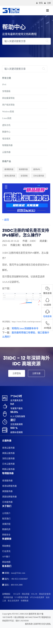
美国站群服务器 (9, 497)
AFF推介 (6, 557)
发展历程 (6, 524)
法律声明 (37, 624)
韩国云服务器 (8, 469)
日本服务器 (7, 502)
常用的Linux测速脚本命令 (25, 328)
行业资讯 (6, 551)
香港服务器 (8, 169)
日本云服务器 (38, 175)
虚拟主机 (6, 125)
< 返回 (5, 219)
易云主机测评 (13, 600)
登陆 (41, 3)
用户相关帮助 (8, 105)
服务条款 (29, 624)
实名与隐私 (46, 624)
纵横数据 (24, 600)
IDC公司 (16, 594)
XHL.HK (34, 594)
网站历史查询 (44, 594)
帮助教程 (6, 546)
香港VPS (36, 169)
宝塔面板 (6, 91)
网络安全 (6, 535)
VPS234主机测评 (37, 597)
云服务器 (6, 152)
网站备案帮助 (8, 98)
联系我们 (6, 519)
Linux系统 (6, 118)
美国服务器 (23, 169)
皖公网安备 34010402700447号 (27, 617)
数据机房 (6, 529)
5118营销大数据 (21, 597)
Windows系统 (8, 111)
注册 (49, 3)
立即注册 (36, 373)
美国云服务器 (8, 453)
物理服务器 (7, 145)
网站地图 (6, 562)
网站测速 (25, 594)
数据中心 (6, 132)
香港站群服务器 (9, 486)
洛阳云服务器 (8, 458)
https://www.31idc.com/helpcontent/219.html (30, 321)
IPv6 (4, 84)
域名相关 (6, 139)
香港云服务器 (9, 175)
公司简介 (6, 513)
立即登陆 (17, 373)
